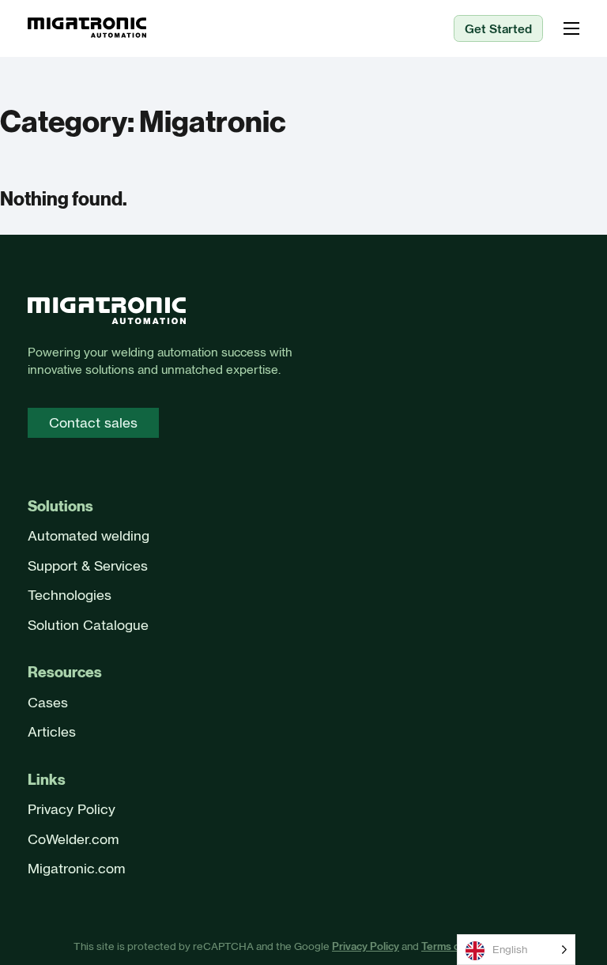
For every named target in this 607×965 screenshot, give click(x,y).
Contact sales (93, 423)
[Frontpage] (87, 28)
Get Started (498, 28)
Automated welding (88, 536)
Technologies (69, 595)
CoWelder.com (73, 839)
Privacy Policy (71, 809)
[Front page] (107, 313)
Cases (48, 703)
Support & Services (88, 566)
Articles (52, 732)
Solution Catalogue (88, 625)
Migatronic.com (76, 868)
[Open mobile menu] (571, 28)
